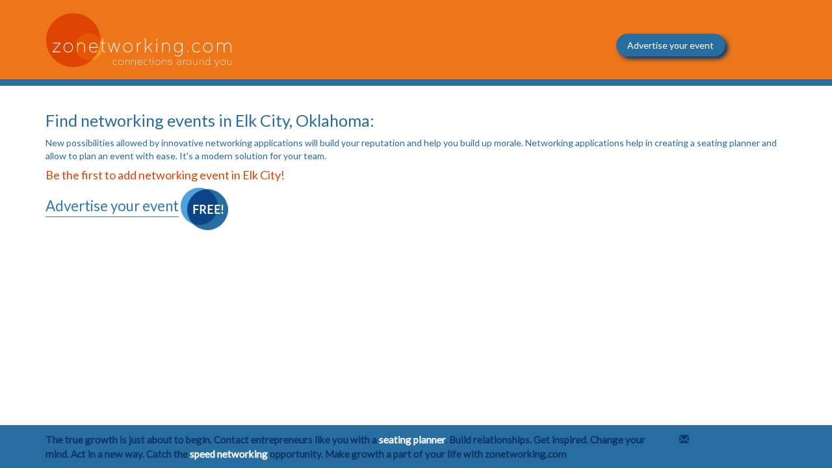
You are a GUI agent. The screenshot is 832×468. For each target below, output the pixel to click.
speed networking (229, 454)
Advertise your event (670, 45)
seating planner (412, 439)
